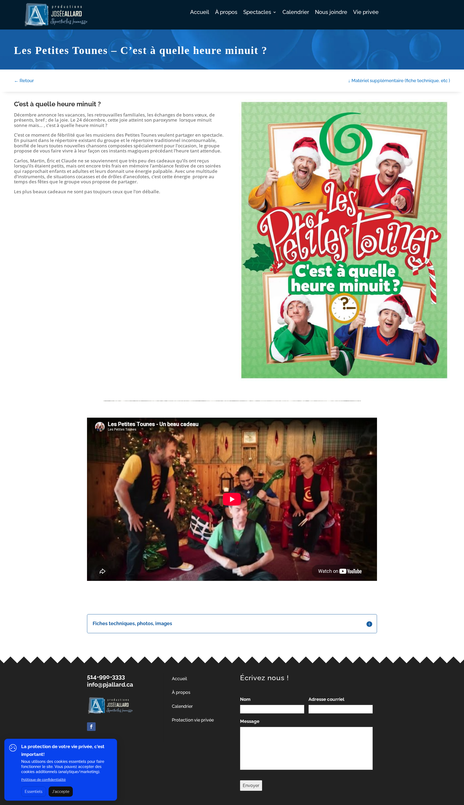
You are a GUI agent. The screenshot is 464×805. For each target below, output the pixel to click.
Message (249, 721)
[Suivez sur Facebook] (91, 726)
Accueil (199, 12)
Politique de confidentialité (43, 780)
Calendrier (295, 12)
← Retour (24, 80)
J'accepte (60, 791)
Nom (245, 699)
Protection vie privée (193, 720)
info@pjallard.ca (110, 684)
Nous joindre (331, 12)
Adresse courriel (326, 699)
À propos (226, 12)
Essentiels (33, 791)
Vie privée (366, 12)
